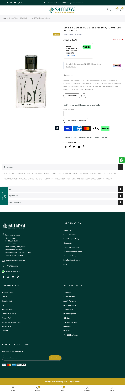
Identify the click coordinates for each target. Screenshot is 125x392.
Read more (89, 89)
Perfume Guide (69, 137)
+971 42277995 (12, 266)
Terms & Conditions (71, 247)
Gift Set (66, 318)
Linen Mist (67, 326)
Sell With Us (6, 326)
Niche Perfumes (69, 305)
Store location (7, 292)
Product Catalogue (70, 256)
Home (4, 18)
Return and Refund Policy (11, 322)
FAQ (3, 305)
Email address (69, 109)
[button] (4, 196)
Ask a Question (101, 137)
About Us (67, 230)
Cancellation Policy (9, 314)
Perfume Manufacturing (72, 251)
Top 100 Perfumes (70, 335)
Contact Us (67, 243)
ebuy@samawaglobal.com (15, 260)
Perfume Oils (68, 309)
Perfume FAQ (7, 297)
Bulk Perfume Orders (71, 260)
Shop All (5, 331)
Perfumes (67, 292)
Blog (65, 264)
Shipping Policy (7, 309)
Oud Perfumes (69, 297)
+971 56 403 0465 (13, 271)
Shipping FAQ (7, 301)
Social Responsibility (71, 239)
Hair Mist (66, 331)
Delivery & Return (85, 137)
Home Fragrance (69, 314)
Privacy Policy (7, 318)
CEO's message (69, 234)
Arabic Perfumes (69, 301)
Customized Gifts (70, 322)
